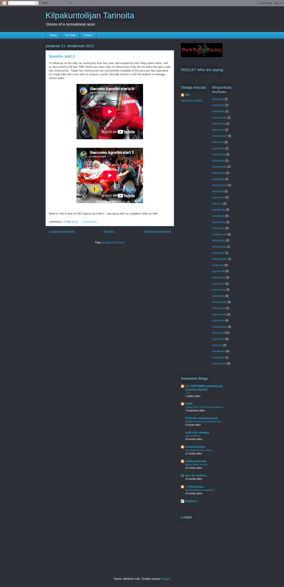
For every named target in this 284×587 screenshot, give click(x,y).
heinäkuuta (218, 209)
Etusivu (109, 231)
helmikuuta (218, 123)
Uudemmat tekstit (61, 231)
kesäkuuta (218, 111)
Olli (187, 94)
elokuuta (217, 203)
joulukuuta (218, 129)
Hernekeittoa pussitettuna (199, 490)
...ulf (187, 392)
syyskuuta (218, 105)
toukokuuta (218, 154)
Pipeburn (191, 501)
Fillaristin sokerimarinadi (201, 418)
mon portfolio (192, 435)
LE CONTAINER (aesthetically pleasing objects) (204, 388)
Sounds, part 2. (62, 56)
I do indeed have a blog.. (199, 450)
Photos (88, 35)
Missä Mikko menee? (197, 464)
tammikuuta (219, 246)
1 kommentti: (90, 221)
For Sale (70, 35)
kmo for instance (196, 475)
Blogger (165, 578)
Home (53, 35)
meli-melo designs (197, 432)
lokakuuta (218, 99)
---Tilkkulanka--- (195, 486)
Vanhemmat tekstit (157, 231)
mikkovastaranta (195, 461)
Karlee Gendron (195, 446)
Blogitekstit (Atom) (113, 242)
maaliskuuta (219, 117)
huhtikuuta (218, 160)
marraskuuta (219, 135)
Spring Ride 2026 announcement (204, 407)
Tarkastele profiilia (192, 100)
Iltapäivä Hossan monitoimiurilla (203, 421)
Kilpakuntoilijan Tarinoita (90, 15)
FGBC (189, 403)
